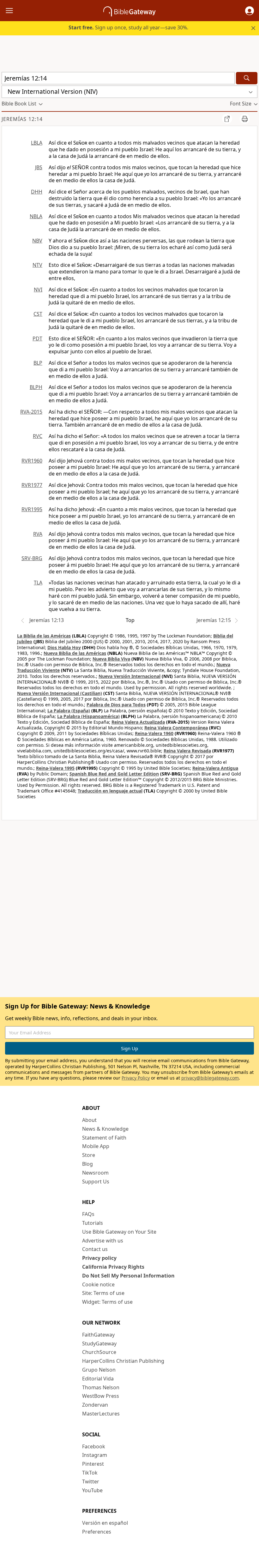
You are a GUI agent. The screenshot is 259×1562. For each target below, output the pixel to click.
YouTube (92, 1490)
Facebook (93, 1446)
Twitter (90, 1481)
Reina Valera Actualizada (138, 722)
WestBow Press (100, 1395)
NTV (37, 264)
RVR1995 (31, 509)
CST (37, 313)
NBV (37, 240)
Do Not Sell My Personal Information (128, 1275)
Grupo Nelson (99, 1369)
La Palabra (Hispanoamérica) (88, 716)
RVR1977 (31, 485)
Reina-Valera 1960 (154, 733)
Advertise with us (102, 1240)
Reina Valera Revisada (187, 751)
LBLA (36, 142)
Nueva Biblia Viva (111, 659)
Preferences (96, 1531)
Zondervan (95, 1404)
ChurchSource (99, 1352)
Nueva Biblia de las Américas (75, 653)
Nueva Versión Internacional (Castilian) (59, 693)
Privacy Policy (136, 1078)
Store (88, 1155)
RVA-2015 (31, 411)
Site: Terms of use (103, 1293)
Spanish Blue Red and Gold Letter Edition (114, 774)
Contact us (95, 1249)
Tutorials (92, 1222)
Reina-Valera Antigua (215, 768)
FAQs (88, 1214)
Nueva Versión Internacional (129, 676)
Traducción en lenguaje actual (110, 791)
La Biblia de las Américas (44, 636)
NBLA (36, 216)
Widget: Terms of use (107, 1301)
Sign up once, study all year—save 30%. (128, 27)
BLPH (36, 387)
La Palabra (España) (68, 711)
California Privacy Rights (113, 1266)
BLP (37, 362)
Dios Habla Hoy (64, 647)
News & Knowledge (105, 1128)
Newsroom (95, 1172)
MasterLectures (101, 1413)
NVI (38, 289)
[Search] (246, 78)
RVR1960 (31, 460)
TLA (38, 582)
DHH (36, 191)
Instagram (94, 1454)
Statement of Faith (104, 1137)
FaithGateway (98, 1334)
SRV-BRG (31, 558)
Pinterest (93, 1463)
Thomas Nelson (100, 1387)
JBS (38, 167)
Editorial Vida (98, 1378)
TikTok (90, 1472)
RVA (37, 533)
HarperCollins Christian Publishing (123, 1360)
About (89, 1119)
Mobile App (95, 1146)
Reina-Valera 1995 (55, 768)
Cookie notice (98, 1284)
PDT (37, 338)
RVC (37, 436)
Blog (87, 1163)
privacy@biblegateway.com (210, 1078)
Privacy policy (99, 1257)
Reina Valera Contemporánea (176, 728)
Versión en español (105, 1522)
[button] (249, 10)
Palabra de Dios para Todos (116, 705)
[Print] (245, 119)
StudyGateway (99, 1343)
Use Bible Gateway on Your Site (119, 1231)
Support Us (95, 1181)
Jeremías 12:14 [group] (22, 119)
